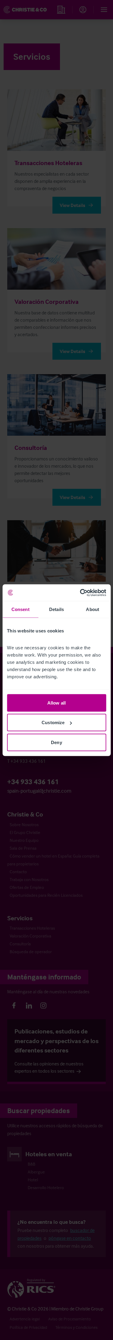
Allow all (56, 702)
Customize (53, 722)
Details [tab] (56, 609)
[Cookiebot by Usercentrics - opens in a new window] (80, 593)
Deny (56, 742)
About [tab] (92, 609)
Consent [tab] (20, 609)
